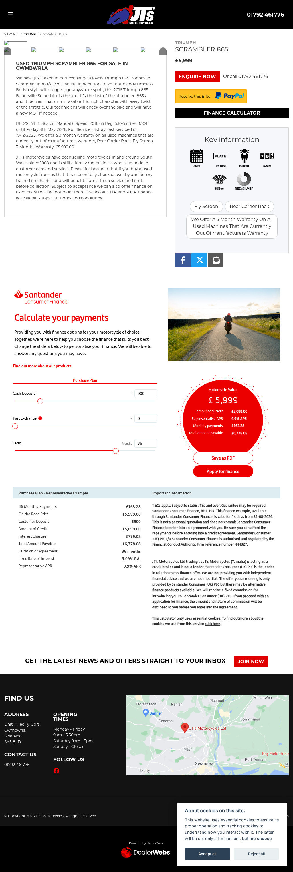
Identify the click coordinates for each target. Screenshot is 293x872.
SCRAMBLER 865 (55, 34)
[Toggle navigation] (11, 14)
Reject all (256, 853)
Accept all (207, 853)
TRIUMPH (31, 34)
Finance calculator (232, 113)
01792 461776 (265, 14)
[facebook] (57, 770)
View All (11, 34)
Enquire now (197, 76)
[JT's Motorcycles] (130, 14)
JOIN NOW (251, 661)
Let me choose (257, 838)
